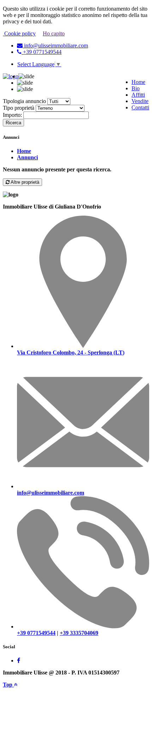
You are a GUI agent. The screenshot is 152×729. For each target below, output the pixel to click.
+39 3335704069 (79, 633)
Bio (135, 88)
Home (138, 82)
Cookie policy (19, 33)
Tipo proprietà (18, 108)
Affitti (138, 95)
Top (8, 685)
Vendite (139, 101)
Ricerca (13, 122)
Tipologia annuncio (24, 101)
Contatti (140, 107)
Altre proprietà (24, 182)
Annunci (27, 157)
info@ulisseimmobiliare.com (55, 45)
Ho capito (54, 33)
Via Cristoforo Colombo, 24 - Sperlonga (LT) (70, 352)
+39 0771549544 (42, 52)
